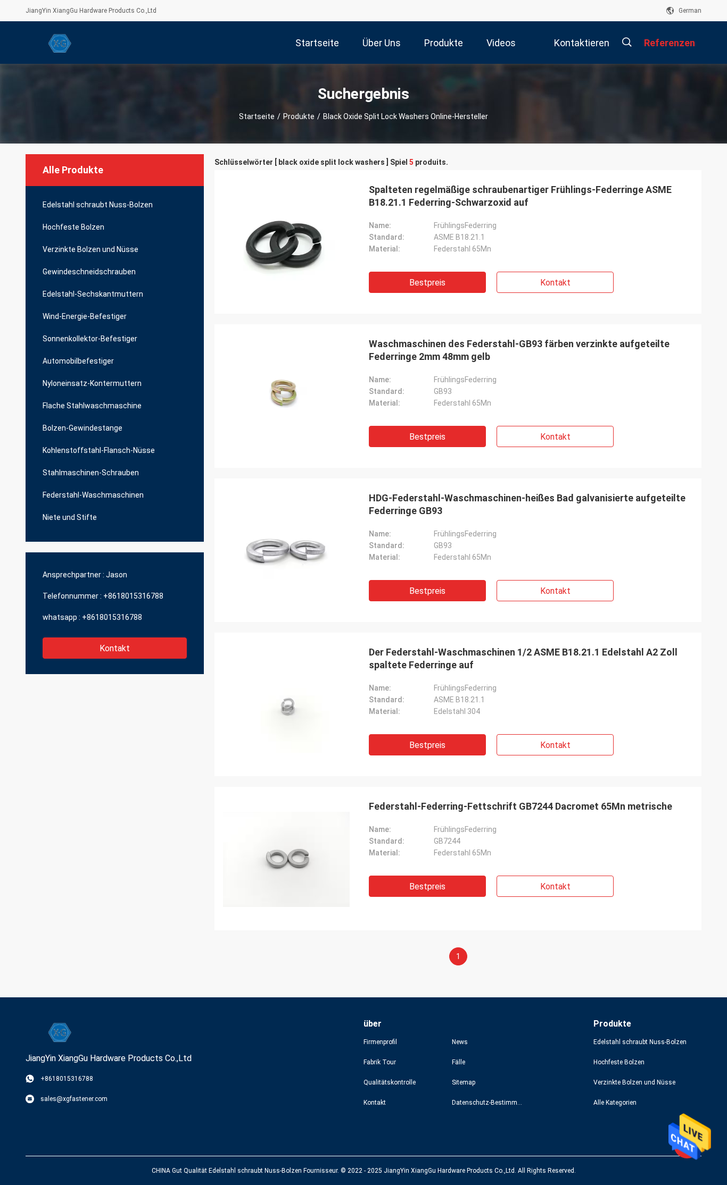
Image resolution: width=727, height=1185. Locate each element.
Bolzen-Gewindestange (82, 428)
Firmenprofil (380, 1042)
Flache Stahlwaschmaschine (92, 405)
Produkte (299, 116)
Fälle (458, 1062)
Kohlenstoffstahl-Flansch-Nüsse (99, 450)
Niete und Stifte (70, 517)
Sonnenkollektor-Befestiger (90, 338)
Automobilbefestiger (78, 361)
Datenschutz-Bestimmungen (487, 1102)
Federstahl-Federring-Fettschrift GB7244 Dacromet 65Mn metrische (520, 806)
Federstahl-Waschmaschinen (93, 495)
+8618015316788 (133, 596)
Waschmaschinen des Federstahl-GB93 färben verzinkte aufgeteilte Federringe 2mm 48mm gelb (519, 350)
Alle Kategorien (615, 1102)
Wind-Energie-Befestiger (85, 316)
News (460, 1042)
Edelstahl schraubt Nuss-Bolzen (98, 204)
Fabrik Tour (379, 1062)
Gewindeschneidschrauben (89, 271)
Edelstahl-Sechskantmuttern (93, 294)
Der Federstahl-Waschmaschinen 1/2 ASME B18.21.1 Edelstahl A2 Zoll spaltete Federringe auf (523, 658)
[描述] (626, 42)
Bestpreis (427, 283)
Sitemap (463, 1082)
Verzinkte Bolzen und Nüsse (90, 249)
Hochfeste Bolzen (73, 227)
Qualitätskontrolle (389, 1082)
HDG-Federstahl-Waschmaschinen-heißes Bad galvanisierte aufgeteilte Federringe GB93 (527, 504)
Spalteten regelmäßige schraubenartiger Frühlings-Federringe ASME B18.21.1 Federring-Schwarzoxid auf (520, 196)
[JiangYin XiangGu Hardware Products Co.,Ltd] (60, 42)
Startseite (257, 116)
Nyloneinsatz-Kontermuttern (92, 383)
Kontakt (115, 648)
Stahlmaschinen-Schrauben (91, 472)
